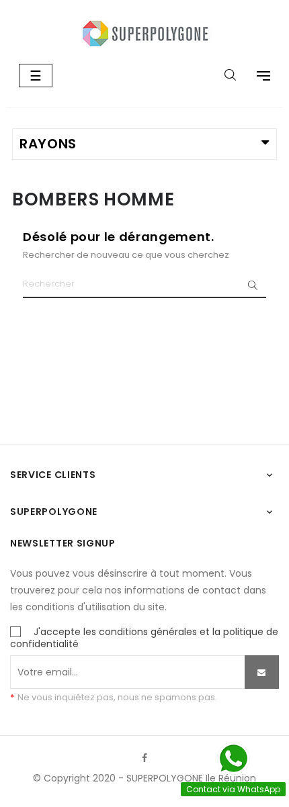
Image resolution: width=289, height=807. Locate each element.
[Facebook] (144, 758)
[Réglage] (256, 77)
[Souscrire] (262, 672)
